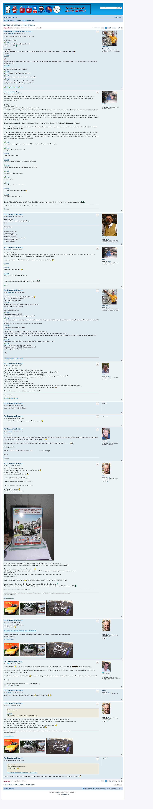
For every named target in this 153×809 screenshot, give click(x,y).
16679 (109, 676)
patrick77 (104, 690)
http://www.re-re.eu (9, 598)
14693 (109, 106)
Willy (103, 672)
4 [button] (112, 28)
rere (103, 475)
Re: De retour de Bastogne (13, 214)
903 (108, 441)
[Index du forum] (47, 8)
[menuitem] (15, 17)
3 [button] (110, 28)
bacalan (104, 103)
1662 (109, 692)
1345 (109, 376)
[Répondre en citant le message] (97, 32)
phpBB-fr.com (65, 794)
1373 (109, 48)
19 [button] (119, 28)
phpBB (58, 792)
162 (108, 239)
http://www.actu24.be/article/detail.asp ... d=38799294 (20, 630)
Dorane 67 (104, 236)
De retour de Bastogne (12, 92)
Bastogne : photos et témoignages (19, 25)
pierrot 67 (104, 439)
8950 (109, 477)
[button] (102, 28)
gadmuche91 (105, 46)
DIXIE (103, 374)
